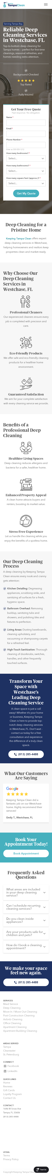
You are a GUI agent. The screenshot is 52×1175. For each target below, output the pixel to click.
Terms (6, 1155)
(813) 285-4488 (28, 754)
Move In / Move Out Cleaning (20, 1012)
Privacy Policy (11, 1159)
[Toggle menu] (46, 4)
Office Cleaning (12, 1023)
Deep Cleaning (12, 1008)
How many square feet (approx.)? (23, 178)
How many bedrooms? (18, 153)
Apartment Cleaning (15, 1027)
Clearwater (9, 1050)
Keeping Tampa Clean (18, 238)
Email (9, 128)
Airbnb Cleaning (12, 1019)
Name (9, 117)
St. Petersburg (11, 1054)
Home (6, 1082)
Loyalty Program (12, 1094)
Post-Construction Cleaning (19, 1015)
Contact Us (9, 1098)
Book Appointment (26, 853)
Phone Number (14, 139)
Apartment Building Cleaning (20, 1031)
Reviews (7, 1086)
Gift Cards (9, 1090)
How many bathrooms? (18, 165)
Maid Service (10, 1004)
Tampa (7, 1047)
